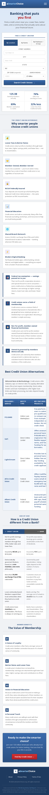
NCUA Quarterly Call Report (27, 788)
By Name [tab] (24, 43)
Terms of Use (36, 777)
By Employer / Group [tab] (38, 43)
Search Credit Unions (24, 82)
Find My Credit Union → (24, 757)
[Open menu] (45, 3)
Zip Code (14, 73)
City (24, 57)
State (24, 65)
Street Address (25, 49)
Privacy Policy (22, 777)
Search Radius (35, 73)
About (10, 777)
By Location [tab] (11, 43)
